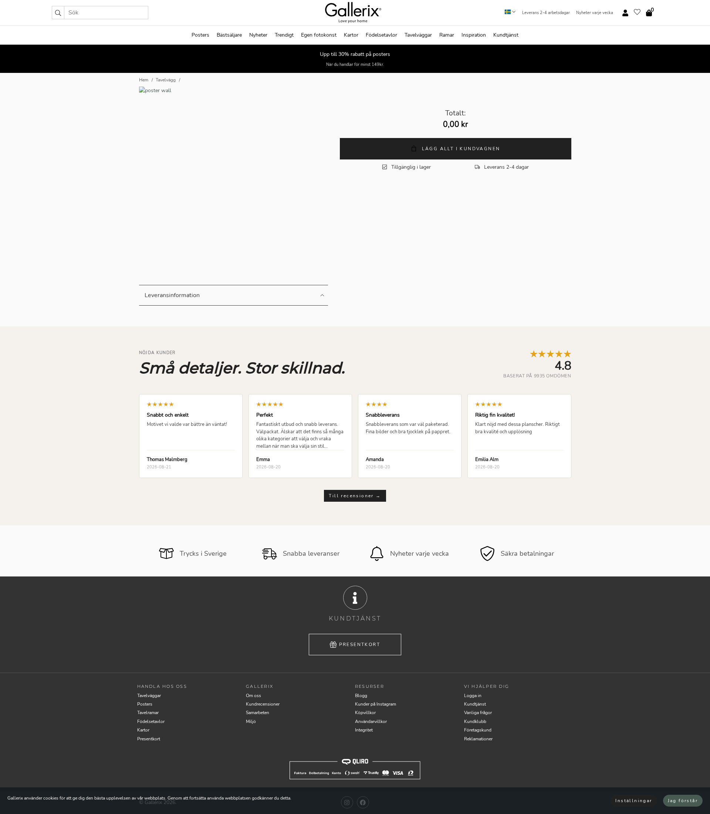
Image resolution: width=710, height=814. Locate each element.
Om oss (253, 696)
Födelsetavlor (381, 34)
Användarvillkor (371, 721)
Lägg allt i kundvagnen (460, 149)
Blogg (361, 696)
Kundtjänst (505, 34)
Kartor (351, 34)
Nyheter (258, 34)
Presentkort (359, 645)
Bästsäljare (229, 34)
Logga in (472, 696)
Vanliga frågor (478, 713)
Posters (200, 34)
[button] (58, 12)
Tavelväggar (418, 34)
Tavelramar (148, 713)
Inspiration (474, 34)
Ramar (446, 34)
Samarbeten (257, 713)
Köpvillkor (365, 713)
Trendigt (284, 34)
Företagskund (477, 730)
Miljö (251, 721)
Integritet (364, 730)
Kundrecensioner (263, 704)
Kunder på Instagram (375, 704)
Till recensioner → (355, 496)
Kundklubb (475, 721)
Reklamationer (478, 739)
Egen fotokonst (319, 34)
